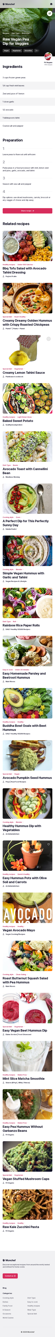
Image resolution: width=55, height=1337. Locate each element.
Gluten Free (40, 51)
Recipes (6, 33)
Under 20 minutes (22, 670)
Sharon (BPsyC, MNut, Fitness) (18, 1083)
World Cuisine (8, 1318)
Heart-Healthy (19, 317)
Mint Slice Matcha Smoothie (24, 1079)
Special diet (7, 317)
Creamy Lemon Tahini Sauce (24, 373)
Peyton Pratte (11, 276)
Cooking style (8, 517)
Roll (14, 622)
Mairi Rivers (10, 682)
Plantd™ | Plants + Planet (15, 329)
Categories (7, 1293)
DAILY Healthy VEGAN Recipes (18, 629)
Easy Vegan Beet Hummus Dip (25, 1030)
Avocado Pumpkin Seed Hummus (27, 778)
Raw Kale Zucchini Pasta (21, 1227)
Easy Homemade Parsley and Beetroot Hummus (24, 675)
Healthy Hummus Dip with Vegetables (22, 828)
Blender (19, 569)
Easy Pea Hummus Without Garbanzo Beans (23, 1129)
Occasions (7, 1314)
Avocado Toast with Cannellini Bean (25, 471)
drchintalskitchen (12, 834)
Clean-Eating (21, 974)
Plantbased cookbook (14, 377)
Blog (4, 1288)
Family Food (7, 1306)
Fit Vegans (10, 1135)
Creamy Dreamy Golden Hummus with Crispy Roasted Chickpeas (27, 323)
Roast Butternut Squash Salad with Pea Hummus (25, 980)
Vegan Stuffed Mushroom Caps (26, 1179)
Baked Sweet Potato (18, 421)
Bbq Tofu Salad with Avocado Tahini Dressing (24, 270)
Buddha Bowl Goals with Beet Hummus (24, 728)
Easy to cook (8, 670)
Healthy (20, 722)
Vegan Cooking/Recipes (15, 934)
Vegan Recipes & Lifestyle (16, 581)
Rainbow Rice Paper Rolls (21, 625)
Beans (15, 465)
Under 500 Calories (25, 265)
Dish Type (15, 33)
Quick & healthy (23, 874)
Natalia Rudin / (11, 529)
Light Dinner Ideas (24, 417)
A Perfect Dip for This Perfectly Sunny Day (26, 523)
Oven (18, 517)
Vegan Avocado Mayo (19, 930)
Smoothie (26, 33)
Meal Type (32, 1310)
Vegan (6, 51)
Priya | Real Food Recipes (16, 782)
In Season (6, 1310)
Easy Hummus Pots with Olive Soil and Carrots (25, 880)
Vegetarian (17, 51)
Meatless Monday (13, 477)
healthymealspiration (14, 425)
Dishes (5, 1302)
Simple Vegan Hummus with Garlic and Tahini (23, 575)
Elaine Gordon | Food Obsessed (18, 1034)
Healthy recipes (9, 265)
